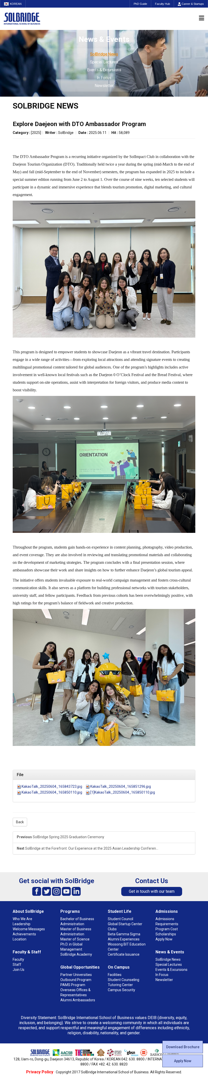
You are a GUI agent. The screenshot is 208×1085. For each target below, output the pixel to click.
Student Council (120, 919)
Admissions (166, 911)
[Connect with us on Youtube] (66, 891)
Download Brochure (182, 1047)
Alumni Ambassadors (77, 1000)
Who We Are (22, 919)
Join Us (18, 970)
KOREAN (16, 3)
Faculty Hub (162, 3)
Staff (17, 965)
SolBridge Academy (76, 954)
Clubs (112, 929)
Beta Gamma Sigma (124, 934)
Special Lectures (104, 62)
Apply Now (182, 1061)
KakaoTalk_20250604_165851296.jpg (120, 786)
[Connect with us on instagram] (56, 891)
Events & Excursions (104, 69)
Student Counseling (123, 980)
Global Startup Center (125, 924)
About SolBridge (28, 911)
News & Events (169, 952)
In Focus (104, 77)
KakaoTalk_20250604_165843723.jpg (52, 786)
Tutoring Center (120, 985)
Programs (70, 911)
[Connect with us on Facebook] (36, 891)
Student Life (119, 911)
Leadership (21, 924)
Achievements (24, 934)
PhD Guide (140, 3)
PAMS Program (72, 985)
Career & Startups (192, 3)
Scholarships (165, 934)
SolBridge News (104, 54)
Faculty (18, 959)
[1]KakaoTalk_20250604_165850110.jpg (122, 792)
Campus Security (121, 990)
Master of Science (75, 939)
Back (20, 822)
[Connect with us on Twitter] (46, 891)
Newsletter (104, 85)
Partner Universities (76, 975)
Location (19, 939)
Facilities (115, 975)
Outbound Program (75, 980)
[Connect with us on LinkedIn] (76, 891)
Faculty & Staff (27, 952)
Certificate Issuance (124, 954)
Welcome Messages (29, 929)
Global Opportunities (80, 967)
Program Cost (166, 929)
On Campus (119, 967)
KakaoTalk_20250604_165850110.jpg (52, 792)
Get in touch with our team (152, 891)
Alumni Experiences (124, 939)
